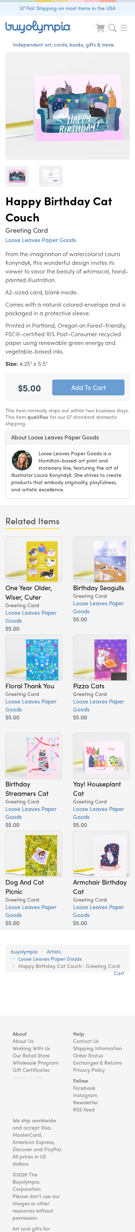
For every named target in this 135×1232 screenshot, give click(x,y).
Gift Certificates (31, 1069)
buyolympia (24, 951)
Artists (54, 951)
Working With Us (31, 1048)
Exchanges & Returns (97, 1062)
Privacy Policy (89, 1069)
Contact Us (86, 1040)
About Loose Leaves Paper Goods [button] (55, 437)
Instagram (85, 1095)
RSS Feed (84, 1109)
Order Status (88, 1055)
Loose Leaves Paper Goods (40, 240)
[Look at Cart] (101, 32)
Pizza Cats (88, 685)
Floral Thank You (29, 685)
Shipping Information (97, 1048)
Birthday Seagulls (98, 587)
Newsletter (85, 1102)
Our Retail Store (31, 1055)
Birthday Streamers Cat (27, 788)
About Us (23, 1040)
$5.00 (12, 628)
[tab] (67, 437)
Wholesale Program (35, 1062)
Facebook (84, 1087)
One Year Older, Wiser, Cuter (28, 592)
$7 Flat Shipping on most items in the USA (68, 8)
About (20, 1033)
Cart (119, 973)
